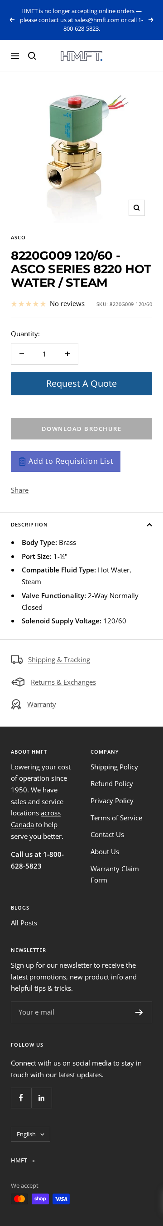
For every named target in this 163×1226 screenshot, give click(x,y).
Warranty (41, 704)
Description (29, 524)
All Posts (24, 922)
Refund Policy (112, 783)
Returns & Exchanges (63, 681)
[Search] (32, 56)
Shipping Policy (114, 766)
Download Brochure (82, 429)
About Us (105, 851)
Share (20, 489)
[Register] (139, 1012)
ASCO (18, 237)
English (26, 1134)
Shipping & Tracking (59, 659)
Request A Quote (81, 383)
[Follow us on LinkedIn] (41, 1098)
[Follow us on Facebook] (21, 1098)
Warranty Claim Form (115, 874)
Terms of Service (116, 817)
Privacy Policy (112, 800)
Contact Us (107, 834)
